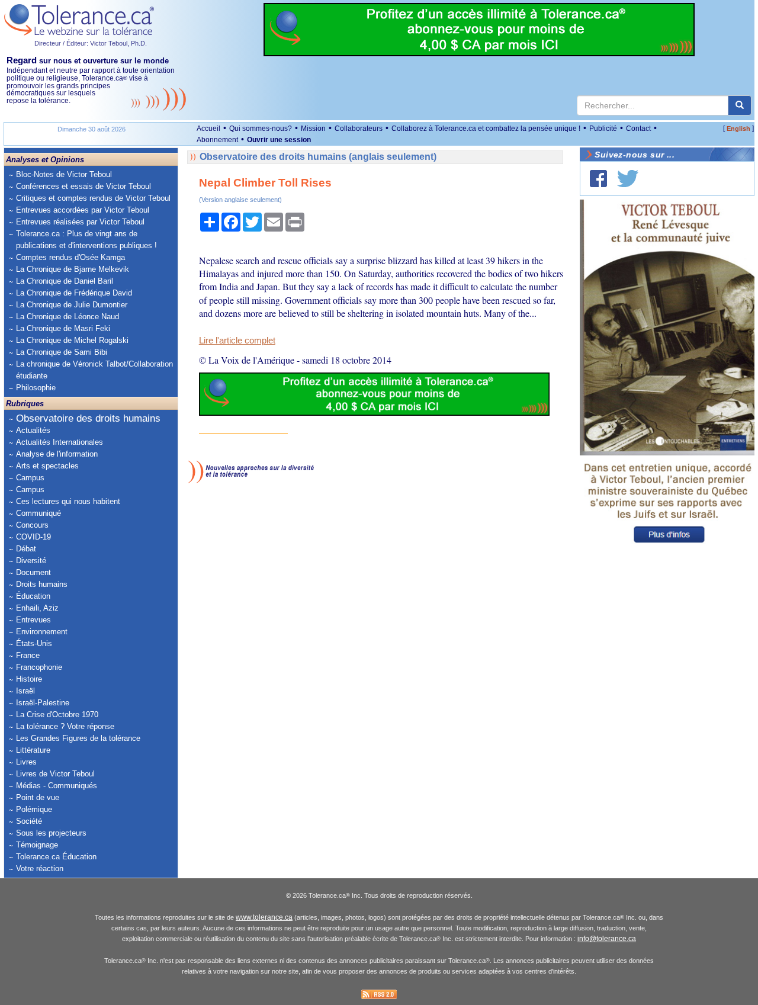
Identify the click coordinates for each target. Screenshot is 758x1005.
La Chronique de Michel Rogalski (72, 340)
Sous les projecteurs (51, 833)
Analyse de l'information (57, 453)
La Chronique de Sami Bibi (61, 352)
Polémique (34, 809)
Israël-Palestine (42, 702)
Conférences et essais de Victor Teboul (83, 186)
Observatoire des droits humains (88, 418)
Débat (26, 548)
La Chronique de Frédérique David (74, 292)
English (738, 128)
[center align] (739, 105)
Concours (32, 525)
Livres (26, 761)
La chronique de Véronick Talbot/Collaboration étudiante (94, 369)
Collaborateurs (359, 128)
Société (29, 821)
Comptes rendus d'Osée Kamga (70, 257)
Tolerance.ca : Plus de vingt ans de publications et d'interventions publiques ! (86, 239)
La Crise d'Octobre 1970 (57, 714)
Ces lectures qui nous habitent (68, 501)
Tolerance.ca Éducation (56, 856)
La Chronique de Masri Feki (63, 328)
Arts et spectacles (47, 465)
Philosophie (36, 387)
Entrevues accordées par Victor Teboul (82, 210)
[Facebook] (598, 178)
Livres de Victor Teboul (55, 773)
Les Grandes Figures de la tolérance (78, 738)
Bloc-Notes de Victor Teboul (64, 174)
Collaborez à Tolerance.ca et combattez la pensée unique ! (485, 128)
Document (33, 572)
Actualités (33, 430)
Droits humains (42, 584)
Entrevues (33, 619)
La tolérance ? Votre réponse (65, 726)
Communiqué (38, 513)
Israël (25, 690)
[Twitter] (627, 178)
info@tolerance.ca (606, 939)
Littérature (33, 750)
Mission (313, 128)
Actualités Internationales (59, 442)
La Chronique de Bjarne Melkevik (72, 269)
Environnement (42, 631)
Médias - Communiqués (56, 785)
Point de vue (37, 797)
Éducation (33, 596)
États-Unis (34, 643)
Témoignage (37, 844)
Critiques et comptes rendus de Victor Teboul (93, 198)
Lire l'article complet (237, 340)
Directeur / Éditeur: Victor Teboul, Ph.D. (90, 43)
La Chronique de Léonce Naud (67, 316)
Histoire (29, 679)
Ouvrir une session (279, 140)
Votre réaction (39, 868)
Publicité (603, 128)
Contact (638, 128)
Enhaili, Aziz (37, 607)
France (28, 655)
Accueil (208, 128)
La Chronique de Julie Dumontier (71, 304)
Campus (30, 477)
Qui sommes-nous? (260, 128)
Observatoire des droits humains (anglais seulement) (318, 157)
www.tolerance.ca (264, 917)
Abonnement (217, 140)
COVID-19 (33, 536)
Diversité (31, 560)
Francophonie (39, 667)
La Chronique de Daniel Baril (64, 281)
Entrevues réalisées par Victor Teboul (80, 221)
